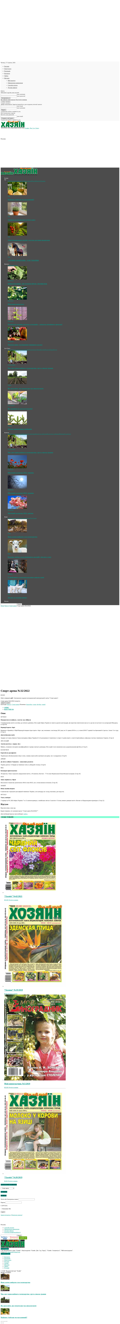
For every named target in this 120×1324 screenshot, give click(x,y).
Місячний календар (65, 434)
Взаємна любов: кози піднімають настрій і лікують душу (29, 557)
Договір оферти (12, 87)
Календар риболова (41, 434)
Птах (31, 518)
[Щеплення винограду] (17, 299)
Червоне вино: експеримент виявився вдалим (25, 345)
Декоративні (20, 350)
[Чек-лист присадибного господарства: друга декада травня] (17, 363)
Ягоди (55, 350)
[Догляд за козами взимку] (17, 592)
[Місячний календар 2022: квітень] (17, 508)
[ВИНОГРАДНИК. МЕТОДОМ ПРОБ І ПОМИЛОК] (17, 279)
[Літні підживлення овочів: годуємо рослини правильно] (17, 235)
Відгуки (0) (9, 709)
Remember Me (6, 1209)
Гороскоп (12, 181)
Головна (6, 178)
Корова (23, 518)
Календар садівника (53, 434)
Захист (35, 350)
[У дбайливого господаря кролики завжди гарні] (17, 572)
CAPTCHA (4, 1205)
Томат (51, 350)
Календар (6, 432)
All (8, 181)
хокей (43, 704)
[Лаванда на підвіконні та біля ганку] (17, 215)
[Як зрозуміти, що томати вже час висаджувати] (17, 383)
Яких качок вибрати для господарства (22, 537)
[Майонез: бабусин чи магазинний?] (17, 194)
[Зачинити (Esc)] (1, 1321)
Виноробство (13, 265)
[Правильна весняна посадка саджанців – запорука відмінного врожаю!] (17, 319)
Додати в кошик (5, 702)
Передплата (7, 69)
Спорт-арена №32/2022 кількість (10, 701)
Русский (6, 1268)
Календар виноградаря (16, 434)
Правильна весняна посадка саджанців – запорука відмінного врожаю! (35, 324)
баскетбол (29, 704)
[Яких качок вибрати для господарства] (17, 532)
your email (20, 106)
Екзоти (31, 350)
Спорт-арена (13, 606)
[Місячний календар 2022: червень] (17, 468)
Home (2, 606)
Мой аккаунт (11, 80)
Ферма (5, 516)
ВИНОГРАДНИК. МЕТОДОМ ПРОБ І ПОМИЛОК (27, 284)
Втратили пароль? (17, 1215)
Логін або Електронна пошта (9, 1199)
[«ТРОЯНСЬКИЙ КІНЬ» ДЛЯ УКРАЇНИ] (17, 255)
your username (21, 94)
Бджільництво (13, 518)
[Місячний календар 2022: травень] (17, 488)
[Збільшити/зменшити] (6, 1321)
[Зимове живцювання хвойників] (17, 424)
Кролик (27, 518)
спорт (34, 704)
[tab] (61, 708)
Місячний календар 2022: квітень (20, 513)
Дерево (26, 350)
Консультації (28, 181)
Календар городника (29, 434)
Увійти (6, 76)
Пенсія (34, 181)
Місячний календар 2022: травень (21, 493)
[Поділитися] (3, 1321)
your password (21, 96)
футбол (39, 704)
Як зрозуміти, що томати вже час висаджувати (25, 388)
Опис (6, 707)
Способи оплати (13, 85)
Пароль (3, 1202)
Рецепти (38, 181)
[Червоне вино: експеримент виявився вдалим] (17, 340)
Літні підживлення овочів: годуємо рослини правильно (29, 240)
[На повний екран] (5, 1321)
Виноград (6, 264)
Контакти (7, 73)
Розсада (47, 350)
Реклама (6, 66)
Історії (22, 181)
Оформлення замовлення (15, 83)
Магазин (6, 78)
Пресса (6, 606)
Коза (19, 518)
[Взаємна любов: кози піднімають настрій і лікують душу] (17, 552)
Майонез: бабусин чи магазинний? (21, 200)
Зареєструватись (6, 1215)
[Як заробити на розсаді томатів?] (17, 403)
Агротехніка (13, 350)
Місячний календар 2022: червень (21, 473)
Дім (5, 179)
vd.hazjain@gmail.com (13, 1252)
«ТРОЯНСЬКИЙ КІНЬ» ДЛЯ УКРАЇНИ (23, 260)
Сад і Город (7, 348)
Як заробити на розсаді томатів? (20, 409)
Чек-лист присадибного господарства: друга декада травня (30, 368)
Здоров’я (17, 181)
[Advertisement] (38, 135)
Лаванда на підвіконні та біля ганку (21, 220)
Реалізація (7, 71)
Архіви (6, 1263)
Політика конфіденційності (12, 1232)
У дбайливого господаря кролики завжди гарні (26, 577)
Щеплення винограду (16, 304)
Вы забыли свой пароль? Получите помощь (14, 99)
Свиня (34, 518)
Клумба (42, 350)
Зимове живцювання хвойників (20, 429)
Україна (43, 181)
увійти (25, 814)
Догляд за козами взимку (17, 598)
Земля (38, 350)
